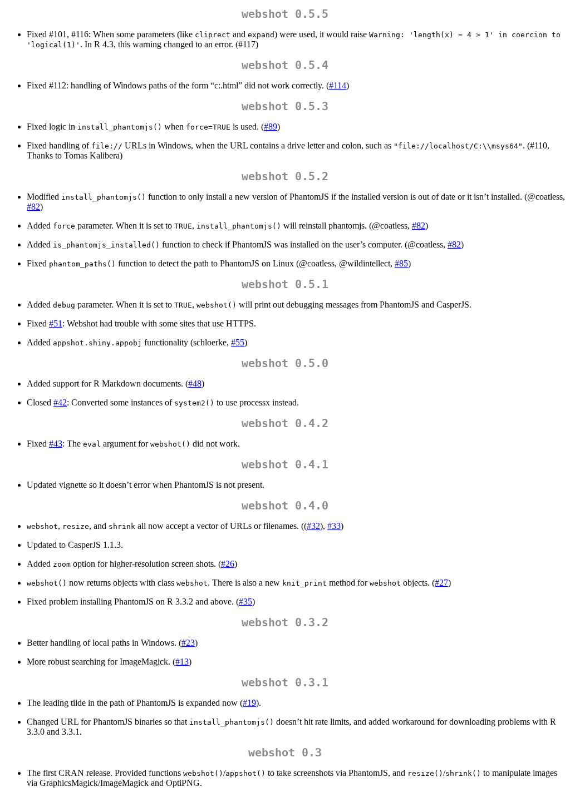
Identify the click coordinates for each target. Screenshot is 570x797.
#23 (188, 642)
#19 (249, 702)
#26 (227, 563)
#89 (270, 126)
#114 (337, 85)
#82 (33, 206)
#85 (401, 263)
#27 (441, 582)
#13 (182, 661)
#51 (55, 323)
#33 (334, 526)
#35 (245, 601)
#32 (313, 526)
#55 (237, 342)
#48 (195, 383)
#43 (55, 443)
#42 (60, 402)
